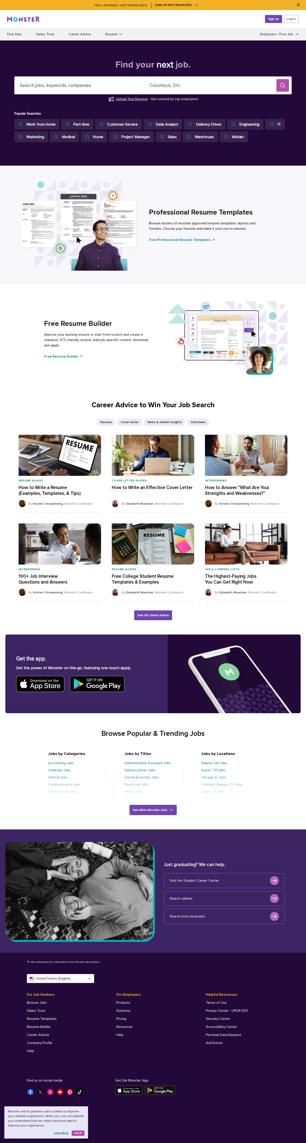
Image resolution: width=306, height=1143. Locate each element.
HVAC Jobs (133, 791)
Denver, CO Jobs (214, 799)
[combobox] (79, 85)
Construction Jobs (62, 791)
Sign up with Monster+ (173, 5)
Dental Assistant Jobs (142, 777)
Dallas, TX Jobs (213, 791)
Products (123, 1002)
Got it (78, 1133)
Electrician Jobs (137, 784)
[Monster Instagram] (51, 1093)
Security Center (218, 1018)
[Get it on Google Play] (161, 1090)
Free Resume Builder (61, 356)
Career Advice (80, 34)
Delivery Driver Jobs (140, 770)
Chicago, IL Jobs (213, 777)
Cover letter (129, 422)
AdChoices (214, 1043)
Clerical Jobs (58, 777)
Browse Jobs (37, 1002)
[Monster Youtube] (61, 1093)
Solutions (123, 1010)
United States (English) (53, 978)
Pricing (121, 1018)
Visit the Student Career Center (194, 880)
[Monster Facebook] (32, 1093)
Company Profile (39, 1043)
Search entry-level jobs (187, 916)
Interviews (198, 422)
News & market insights (164, 422)
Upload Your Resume (132, 99)
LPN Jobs (132, 799)
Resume (106, 422)
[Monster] (23, 19)
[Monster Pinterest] (71, 1093)
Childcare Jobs (59, 770)
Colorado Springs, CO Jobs (222, 784)
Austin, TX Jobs (213, 770)
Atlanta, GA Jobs (214, 763)
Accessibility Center (221, 1027)
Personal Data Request (223, 1035)
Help (30, 1051)
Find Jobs (14, 34)
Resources (124, 1027)
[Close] (298, 5)
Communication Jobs (64, 784)
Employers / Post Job (276, 34)
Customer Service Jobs (66, 799)
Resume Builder (39, 1027)
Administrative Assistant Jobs (148, 763)
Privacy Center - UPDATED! (227, 1010)
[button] (282, 85)
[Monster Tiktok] (81, 1093)
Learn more (61, 1133)
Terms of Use (216, 1002)
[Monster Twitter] (42, 1093)
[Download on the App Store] (130, 1090)
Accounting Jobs (61, 763)
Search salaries (181, 898)
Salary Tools (45, 34)
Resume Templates (42, 1018)
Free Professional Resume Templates (180, 240)
